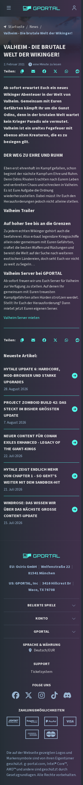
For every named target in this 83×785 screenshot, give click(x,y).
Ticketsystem (41, 671)
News (34, 26)
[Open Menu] (9, 8)
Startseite (16, 26)
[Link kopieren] (22, 71)
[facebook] (15, 697)
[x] (28, 697)
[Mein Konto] (74, 8)
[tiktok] (54, 697)
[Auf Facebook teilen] (44, 71)
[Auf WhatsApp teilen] (66, 71)
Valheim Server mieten (21, 317)
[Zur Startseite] (41, 8)
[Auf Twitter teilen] (55, 71)
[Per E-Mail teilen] (33, 71)
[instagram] (41, 697)
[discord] (67, 697)
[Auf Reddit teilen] (77, 71)
